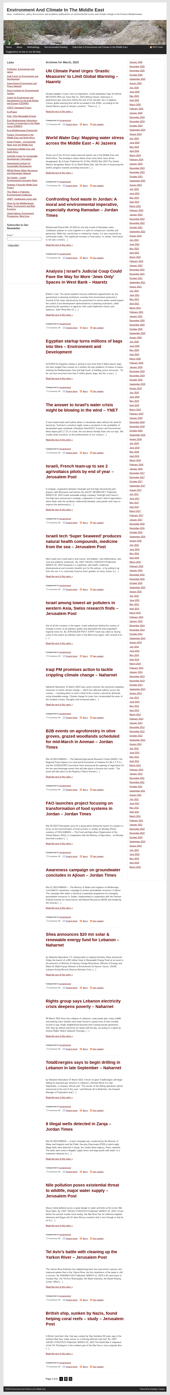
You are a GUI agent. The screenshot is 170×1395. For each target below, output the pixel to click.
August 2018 (135, 439)
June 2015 (134, 600)
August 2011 (135, 795)
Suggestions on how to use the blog (23, 52)
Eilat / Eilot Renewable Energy (21, 116)
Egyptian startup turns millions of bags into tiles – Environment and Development (84, 346)
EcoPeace (12, 112)
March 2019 (135, 410)
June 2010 (134, 854)
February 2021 (136, 312)
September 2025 (137, 79)
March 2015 (135, 613)
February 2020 (136, 363)
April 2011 (134, 812)
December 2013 (137, 676)
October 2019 (135, 380)
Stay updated (98, 124)
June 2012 (134, 753)
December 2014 (137, 626)
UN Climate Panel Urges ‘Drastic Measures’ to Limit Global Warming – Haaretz (82, 76)
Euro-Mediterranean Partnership (22, 130)
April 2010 (134, 863)
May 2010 (134, 859)
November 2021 (137, 274)
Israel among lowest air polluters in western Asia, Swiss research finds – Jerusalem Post (82, 608)
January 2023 (135, 215)
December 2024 (137, 117)
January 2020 (135, 367)
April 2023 (134, 202)
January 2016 (135, 570)
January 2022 (135, 265)
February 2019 (136, 414)
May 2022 (134, 249)
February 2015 (136, 617)
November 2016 (137, 528)
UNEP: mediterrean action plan (22, 199)
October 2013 (135, 685)
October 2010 (135, 837)
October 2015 (135, 583)
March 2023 (135, 206)
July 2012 (134, 748)
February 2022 (136, 261)
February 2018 (136, 465)
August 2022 (135, 236)
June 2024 (134, 143)
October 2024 (135, 126)
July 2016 (134, 545)
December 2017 (137, 473)
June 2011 (134, 803)
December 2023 (137, 168)
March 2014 (135, 664)
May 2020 (134, 350)
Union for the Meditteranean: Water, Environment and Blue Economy (21, 206)
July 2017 (134, 494)
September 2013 (137, 689)
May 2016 (134, 554)
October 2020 (135, 329)
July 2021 (134, 291)
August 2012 (135, 744)
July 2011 (134, 799)
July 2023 (134, 189)
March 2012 (135, 765)
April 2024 (134, 151)
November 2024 (137, 121)
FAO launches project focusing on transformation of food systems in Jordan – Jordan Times (79, 808)
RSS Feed (158, 47)
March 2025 (135, 105)
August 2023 (135, 185)
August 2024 (135, 134)
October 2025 (135, 75)
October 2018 (135, 431)
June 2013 (134, 702)
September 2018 (137, 435)
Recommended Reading (55, 47)
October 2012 (135, 736)
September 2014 (137, 638)
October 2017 (135, 481)
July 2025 (134, 88)
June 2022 (134, 244)
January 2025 (135, 113)
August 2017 (135, 490)
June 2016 (134, 549)
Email (10, 235)
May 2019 (134, 401)
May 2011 (134, 808)
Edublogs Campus (157, 1389)
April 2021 (134, 304)
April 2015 (134, 609)
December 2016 (137, 524)
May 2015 (134, 604)
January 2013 (135, 723)
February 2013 (136, 719)
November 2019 (137, 376)
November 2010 (137, 833)
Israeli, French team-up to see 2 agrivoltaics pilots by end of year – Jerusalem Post (80, 471)
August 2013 (135, 693)
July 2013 (134, 698)
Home (9, 47)
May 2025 (134, 96)
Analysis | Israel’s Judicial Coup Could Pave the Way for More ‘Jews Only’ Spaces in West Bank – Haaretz (84, 276)
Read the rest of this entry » (59, 111)
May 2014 (134, 655)
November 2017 (137, 477)
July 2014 (134, 647)
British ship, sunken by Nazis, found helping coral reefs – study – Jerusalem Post (85, 1318)
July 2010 (134, 850)
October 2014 (135, 634)
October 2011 (135, 787)
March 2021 (135, 308)
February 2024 (136, 159)
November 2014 (137, 630)
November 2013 (137, 681)
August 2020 (135, 338)
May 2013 (134, 706)
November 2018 (137, 426)
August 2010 (135, 846)
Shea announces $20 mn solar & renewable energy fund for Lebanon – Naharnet (82, 939)
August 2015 (135, 592)
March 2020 (135, 359)
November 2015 (137, 579)
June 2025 (134, 92)
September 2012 (137, 740)
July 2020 (134, 342)
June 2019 (134, 397)
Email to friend (71, 124)
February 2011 (136, 820)
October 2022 (135, 227)
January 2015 (135, 621)
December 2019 (137, 371)
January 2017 (135, 520)
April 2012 (134, 761)
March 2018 (135, 460)
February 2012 (136, 770)
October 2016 (135, 532)
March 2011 (135, 816)
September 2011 (137, 791)
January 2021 (135, 316)
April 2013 (134, 710)
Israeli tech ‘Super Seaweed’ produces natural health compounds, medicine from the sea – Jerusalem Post (83, 541)
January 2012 (135, 774)
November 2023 (137, 172)
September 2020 (137, 333)
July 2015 (134, 596)
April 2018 (134, 456)
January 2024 (135, 164)
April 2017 (134, 507)
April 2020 (134, 354)
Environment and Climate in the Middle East (55, 9)
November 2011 (136, 782)
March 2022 (135, 257)
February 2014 (136, 668)
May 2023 (134, 198)
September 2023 (137, 181)
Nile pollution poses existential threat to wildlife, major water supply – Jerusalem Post (82, 1190)
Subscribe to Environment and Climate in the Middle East (100, 47)
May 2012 (134, 757)
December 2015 (137, 575)
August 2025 (135, 83)
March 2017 (135, 511)
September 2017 (137, 486)
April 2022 (134, 253)
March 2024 (135, 155)
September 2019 (137, 384)
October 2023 (135, 177)
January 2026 (135, 62)
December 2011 (136, 778)
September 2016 (137, 537)
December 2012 (137, 727)
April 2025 (134, 100)
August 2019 (135, 388)
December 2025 (137, 66)
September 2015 (137, 587)
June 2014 (134, 651)
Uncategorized (65, 120)
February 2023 (136, 210)
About (19, 47)
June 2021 (134, 295)
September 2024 (137, 130)
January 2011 (135, 825)
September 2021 (137, 282)
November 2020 (137, 325)
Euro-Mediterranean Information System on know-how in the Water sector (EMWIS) (23, 123)
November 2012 (137, 731)
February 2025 (136, 109)
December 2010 (137, 829)
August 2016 (135, 541)
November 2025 (137, 71)
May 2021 (134, 299)
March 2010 (135, 867)
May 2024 (134, 147)
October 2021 (135, 278)
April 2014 (134, 659)
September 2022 (137, 232)
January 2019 (135, 418)
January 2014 (135, 672)
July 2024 (134, 138)
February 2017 (136, 515)
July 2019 (134, 393)
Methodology (33, 47)
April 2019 (134, 405)
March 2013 (135, 714)
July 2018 (134, 443)
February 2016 (136, 566)
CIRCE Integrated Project (19, 108)
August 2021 (135, 287)
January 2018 (135, 469)
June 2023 (134, 193)
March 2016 (135, 562)
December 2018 (137, 422)
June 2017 (134, 499)
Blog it (85, 124)
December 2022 (137, 219)
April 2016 (134, 558)
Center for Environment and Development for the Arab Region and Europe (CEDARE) (23, 101)
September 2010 (137, 842)
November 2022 (137, 223)
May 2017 (134, 503)
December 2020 (137, 320)
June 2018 (134, 448)
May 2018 (134, 452)
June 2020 (134, 346)
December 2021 (137, 270)
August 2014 (135, 642)
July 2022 (134, 240)
